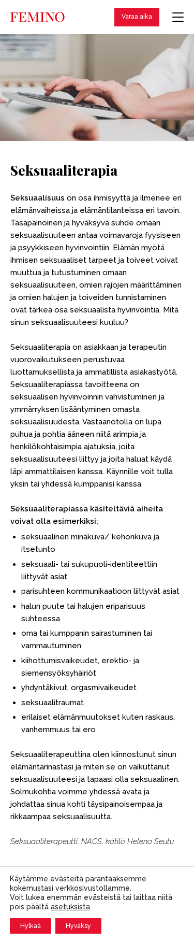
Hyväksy (78, 926)
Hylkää (30, 926)
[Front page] (37, 17)
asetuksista (70, 907)
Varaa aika (137, 16)
